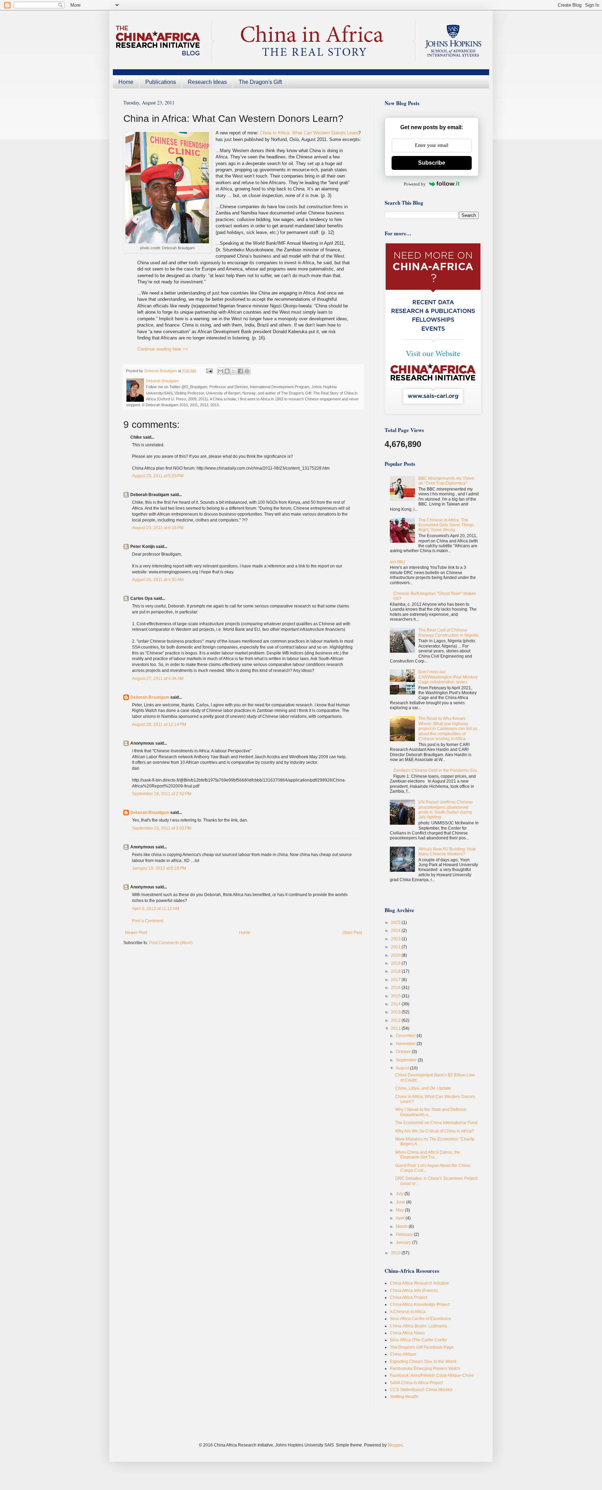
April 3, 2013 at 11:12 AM (155, 908)
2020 (396, 955)
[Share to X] (233, 371)
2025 (396, 922)
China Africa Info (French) (414, 1290)
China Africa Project (408, 1297)
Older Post (352, 932)
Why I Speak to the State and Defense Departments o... (430, 1112)
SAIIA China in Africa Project (416, 1382)
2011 (396, 1028)
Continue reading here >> (162, 349)
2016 (396, 987)
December (406, 1035)
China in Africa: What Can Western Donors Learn (309, 132)
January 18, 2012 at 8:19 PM (159, 868)
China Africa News (407, 1333)
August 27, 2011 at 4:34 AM (158, 678)
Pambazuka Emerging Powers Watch (425, 1368)
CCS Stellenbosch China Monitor (421, 1389)
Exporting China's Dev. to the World (423, 1361)
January (404, 1242)
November (406, 1043)
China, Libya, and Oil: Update (423, 1088)
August (403, 1068)
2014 (396, 1004)
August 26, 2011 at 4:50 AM (158, 579)
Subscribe (431, 163)
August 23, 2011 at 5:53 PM (158, 475)
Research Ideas (207, 82)
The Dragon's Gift (260, 82)
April (401, 1218)
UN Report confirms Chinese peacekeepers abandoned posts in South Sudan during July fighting (445, 810)
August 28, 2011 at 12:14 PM (159, 724)
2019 (396, 963)
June (401, 1202)
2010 (396, 1252)
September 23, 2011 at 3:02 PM (161, 828)
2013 (396, 1012)
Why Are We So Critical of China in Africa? (434, 1131)
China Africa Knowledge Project (420, 1304)
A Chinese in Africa (407, 1311)
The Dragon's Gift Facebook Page (422, 1347)
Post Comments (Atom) (171, 942)
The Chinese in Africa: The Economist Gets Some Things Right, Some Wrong (446, 525)
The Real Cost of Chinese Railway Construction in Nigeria (448, 632)
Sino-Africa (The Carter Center (418, 1340)
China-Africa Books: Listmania (418, 1326)
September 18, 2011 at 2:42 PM (161, 793)
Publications (160, 82)
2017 (396, 979)
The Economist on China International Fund (436, 1122)
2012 (396, 1020)
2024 (396, 930)
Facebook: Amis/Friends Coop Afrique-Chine (432, 1375)
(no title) (397, 561)
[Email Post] (209, 371)
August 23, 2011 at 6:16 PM (158, 527)
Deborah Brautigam (149, 697)
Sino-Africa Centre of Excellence (420, 1318)
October (404, 1051)
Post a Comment (147, 920)
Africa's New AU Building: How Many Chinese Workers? (447, 851)
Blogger (395, 1445)
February (405, 1234)
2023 (396, 938)
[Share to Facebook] (240, 371)
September (407, 1060)
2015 (396, 996)
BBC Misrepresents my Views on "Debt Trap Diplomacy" (446, 481)
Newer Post (136, 932)
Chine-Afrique (403, 1354)
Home (125, 82)
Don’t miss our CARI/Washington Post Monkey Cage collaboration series (448, 676)
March (402, 1226)
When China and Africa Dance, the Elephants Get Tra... (427, 1155)
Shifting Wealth (404, 1396)
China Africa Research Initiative (419, 1283)
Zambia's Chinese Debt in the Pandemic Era (435, 770)
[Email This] (220, 371)
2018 (396, 971)
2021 (396, 946)
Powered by (415, 184)
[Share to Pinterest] (247, 371)
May (400, 1210)
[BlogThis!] (227, 371)
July (400, 1193)
